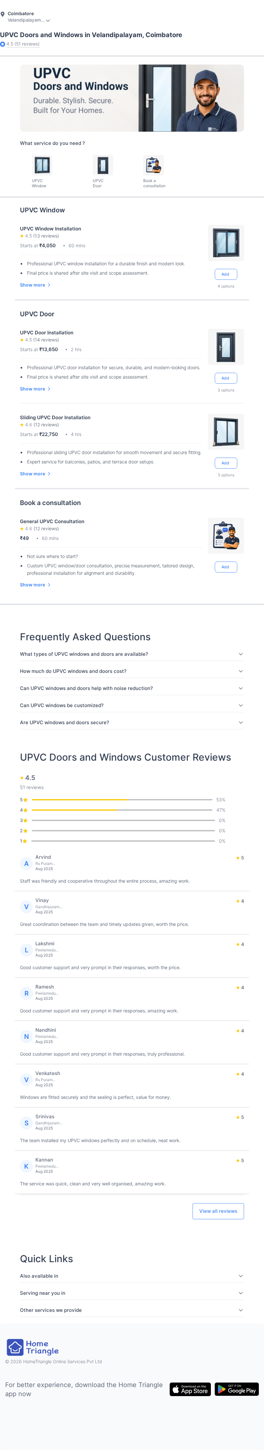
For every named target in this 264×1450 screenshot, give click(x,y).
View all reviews (218, 1211)
